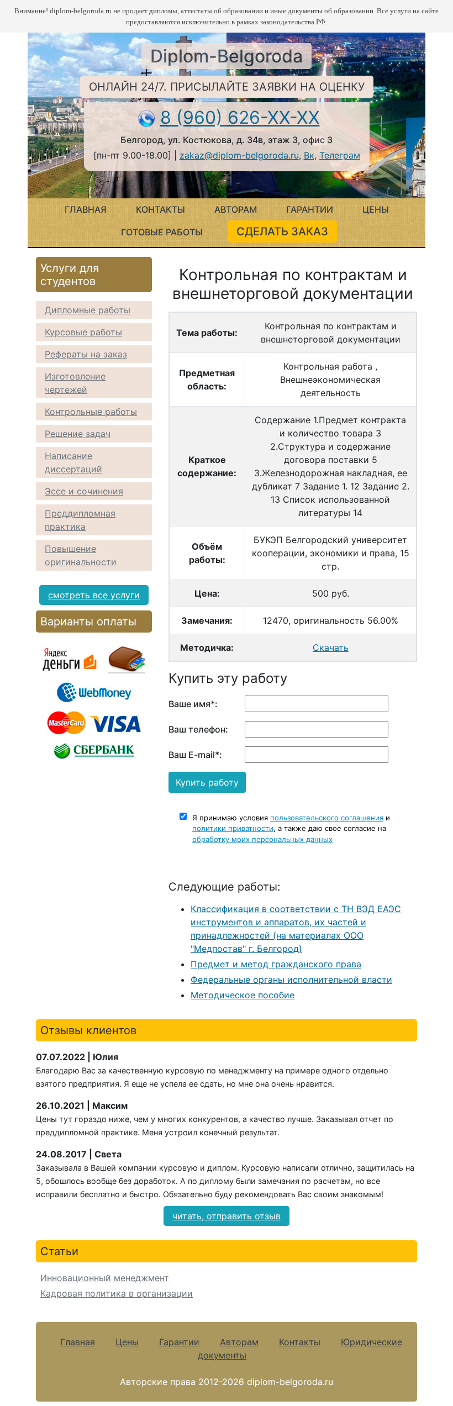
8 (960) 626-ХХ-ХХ (240, 117)
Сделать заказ (282, 231)
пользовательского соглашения (326, 817)
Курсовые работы (83, 332)
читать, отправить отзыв (226, 1215)
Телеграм (339, 155)
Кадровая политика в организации (116, 1293)
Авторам (235, 209)
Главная (86, 209)
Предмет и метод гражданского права (276, 964)
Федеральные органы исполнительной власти (291, 979)
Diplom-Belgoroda (226, 56)
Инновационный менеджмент (104, 1277)
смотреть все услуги (94, 595)
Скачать (331, 647)
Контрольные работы (91, 411)
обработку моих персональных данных (262, 839)
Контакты (160, 209)
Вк (309, 155)
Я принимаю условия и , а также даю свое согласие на (291, 828)
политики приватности (232, 828)
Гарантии (309, 209)
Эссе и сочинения (84, 491)
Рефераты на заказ (86, 354)
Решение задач (77, 433)
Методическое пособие (242, 994)
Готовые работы (162, 232)
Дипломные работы (87, 309)
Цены (375, 209)
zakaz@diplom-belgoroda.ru (239, 155)
